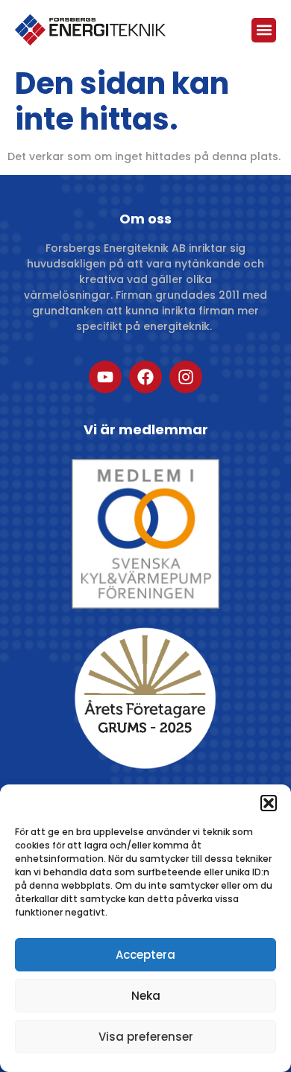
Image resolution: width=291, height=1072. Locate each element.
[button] (268, 803)
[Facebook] (145, 377)
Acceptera (145, 954)
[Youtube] (105, 377)
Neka (145, 995)
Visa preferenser (145, 1036)
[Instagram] (185, 377)
